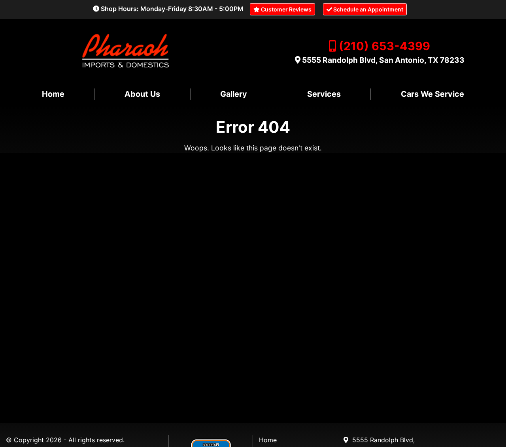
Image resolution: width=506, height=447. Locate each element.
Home (53, 94)
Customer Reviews (286, 9)
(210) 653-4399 (384, 46)
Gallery (233, 94)
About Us (142, 94)
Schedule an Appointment (367, 9)
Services (324, 94)
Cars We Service (432, 94)
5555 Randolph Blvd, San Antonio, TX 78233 (383, 60)
